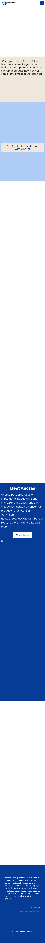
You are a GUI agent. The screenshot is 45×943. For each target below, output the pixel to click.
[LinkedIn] (25, 935)
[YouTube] (22, 935)
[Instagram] (28, 935)
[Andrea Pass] (9, 3)
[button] (22, 147)
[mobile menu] (42, 3)
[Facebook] (17, 935)
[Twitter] (20, 935)
